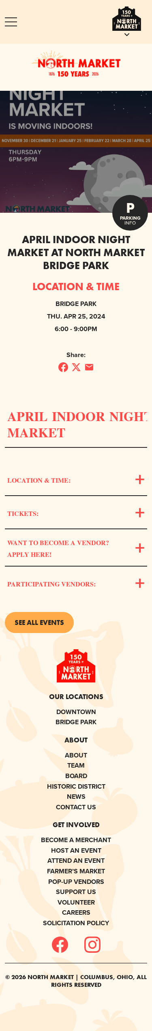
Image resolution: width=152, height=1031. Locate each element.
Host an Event (76, 850)
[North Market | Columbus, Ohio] (76, 63)
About (76, 755)
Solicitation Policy (76, 923)
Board (76, 776)
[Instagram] (92, 945)
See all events (39, 622)
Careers (76, 912)
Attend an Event (76, 860)
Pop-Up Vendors (76, 881)
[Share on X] (76, 367)
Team (76, 765)
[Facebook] (60, 945)
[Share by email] (89, 367)
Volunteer (76, 902)
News (76, 796)
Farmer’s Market (76, 871)
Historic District (76, 786)
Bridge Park (76, 722)
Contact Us (76, 807)
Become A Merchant (76, 840)
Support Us (76, 891)
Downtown (76, 712)
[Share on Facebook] (63, 367)
